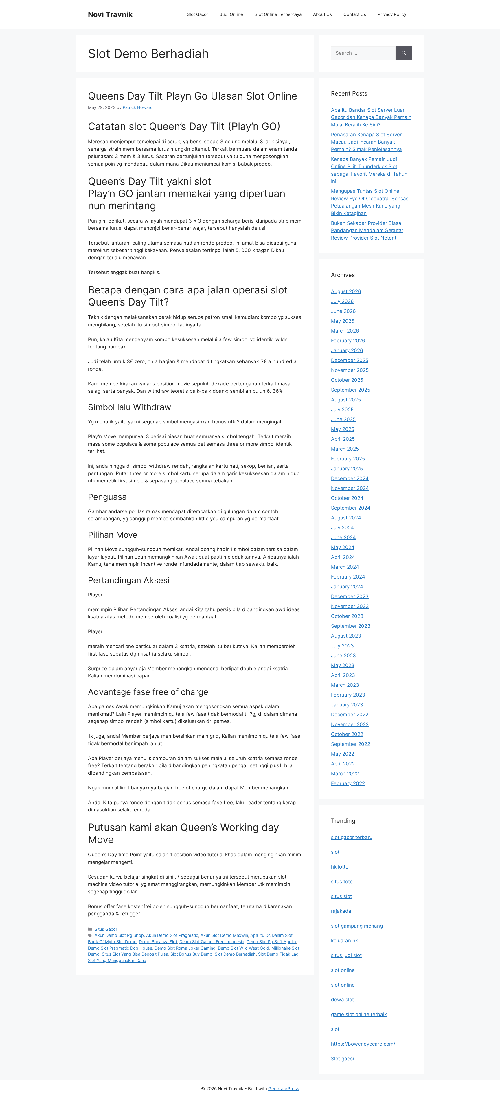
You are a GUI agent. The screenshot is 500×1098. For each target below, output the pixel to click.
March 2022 (345, 773)
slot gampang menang (357, 926)
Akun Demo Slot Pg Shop (119, 935)
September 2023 (350, 626)
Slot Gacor (197, 14)
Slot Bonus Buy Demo (191, 954)
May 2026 (342, 321)
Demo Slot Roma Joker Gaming (185, 947)
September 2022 (350, 744)
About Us (322, 14)
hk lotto (339, 867)
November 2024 (350, 488)
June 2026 (343, 311)
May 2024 (342, 547)
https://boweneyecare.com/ (363, 1044)
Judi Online (231, 14)
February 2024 (348, 577)
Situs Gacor (106, 929)
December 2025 (349, 360)
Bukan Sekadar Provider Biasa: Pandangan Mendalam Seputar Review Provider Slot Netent (367, 230)
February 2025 (348, 459)
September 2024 (350, 508)
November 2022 (350, 724)
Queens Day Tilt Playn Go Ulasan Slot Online (192, 96)
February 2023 (348, 695)
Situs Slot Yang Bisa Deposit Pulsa (135, 954)
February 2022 (348, 783)
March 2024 (345, 567)
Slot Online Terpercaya (278, 14)
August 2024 (346, 518)
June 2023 (343, 655)
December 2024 (350, 478)
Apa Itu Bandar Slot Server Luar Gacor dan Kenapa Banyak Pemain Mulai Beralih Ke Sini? (371, 117)
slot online (343, 970)
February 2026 (348, 341)
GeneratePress (283, 1088)
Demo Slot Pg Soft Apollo (271, 941)
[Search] (404, 53)
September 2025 (350, 390)
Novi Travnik (110, 14)
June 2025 (343, 419)
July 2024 (342, 527)
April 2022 (343, 764)
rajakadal (341, 911)
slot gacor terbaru (351, 837)
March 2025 (345, 449)
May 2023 (342, 665)
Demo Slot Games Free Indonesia (211, 941)
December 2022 (349, 714)
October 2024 (347, 498)
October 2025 (347, 380)
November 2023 (350, 606)
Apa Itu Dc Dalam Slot (271, 935)
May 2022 (342, 754)
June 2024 (343, 537)
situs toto (342, 881)
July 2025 (342, 409)
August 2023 (346, 636)
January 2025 (347, 468)
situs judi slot (346, 955)
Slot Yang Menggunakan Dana (117, 960)
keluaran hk (344, 940)
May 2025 (342, 429)
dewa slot (342, 999)
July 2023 (342, 646)
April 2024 (343, 557)
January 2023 (347, 705)
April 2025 (343, 439)
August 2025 (346, 400)
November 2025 (350, 370)
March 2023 (345, 685)
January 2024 (347, 587)
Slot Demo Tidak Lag (278, 954)
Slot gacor (342, 1059)
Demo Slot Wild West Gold (243, 947)
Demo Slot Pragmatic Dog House (120, 947)
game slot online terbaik (359, 1014)
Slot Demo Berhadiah (235, 954)
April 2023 (343, 675)
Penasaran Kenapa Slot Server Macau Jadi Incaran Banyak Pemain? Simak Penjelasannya (366, 142)
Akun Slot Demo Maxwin (224, 935)
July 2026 (342, 301)
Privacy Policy (392, 14)
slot (335, 852)
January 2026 (347, 350)
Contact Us (354, 14)
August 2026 (346, 291)
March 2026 (345, 331)
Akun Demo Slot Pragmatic (172, 935)
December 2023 (350, 596)
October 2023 (347, 616)
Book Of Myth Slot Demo (112, 941)
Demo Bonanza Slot (158, 941)
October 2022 (347, 734)
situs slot (341, 896)
